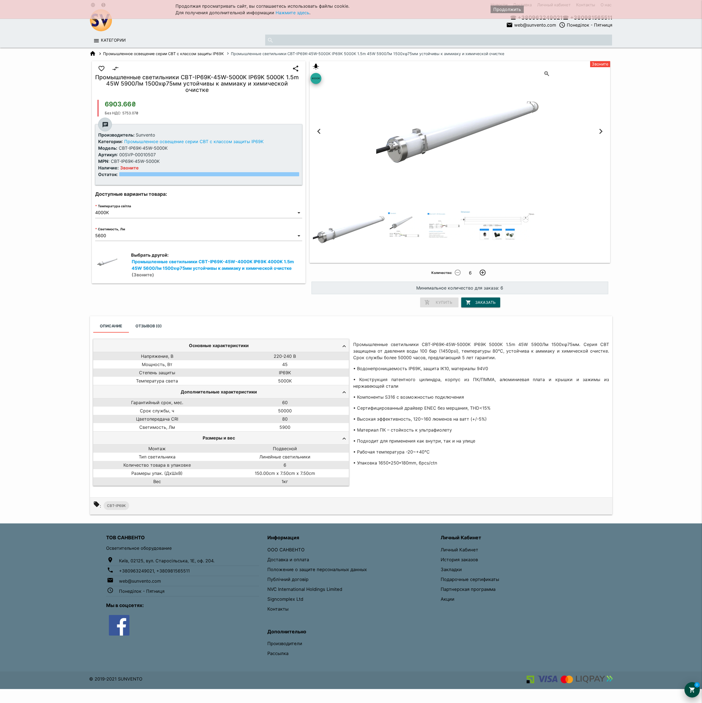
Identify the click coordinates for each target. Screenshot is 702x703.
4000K (316, 78)
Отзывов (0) (148, 326)
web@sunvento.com (531, 25)
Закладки (451, 569)
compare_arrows (115, 68)
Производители (284, 643)
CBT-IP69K (116, 505)
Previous (319, 131)
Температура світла (114, 206)
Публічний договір (287, 579)
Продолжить (507, 9)
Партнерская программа (468, 589)
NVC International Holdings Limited (304, 589)
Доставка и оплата (288, 559)
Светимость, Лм (111, 229)
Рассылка (277, 653)
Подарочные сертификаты (470, 579)
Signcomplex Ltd (285, 599)
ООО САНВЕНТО (286, 549)
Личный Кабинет (459, 549)
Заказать (481, 302)
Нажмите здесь (292, 12)
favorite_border (101, 68)
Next (601, 131)
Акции (447, 599)
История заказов (459, 559)
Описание (111, 326)
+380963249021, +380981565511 (154, 571)
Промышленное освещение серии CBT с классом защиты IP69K (163, 53)
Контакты (277, 609)
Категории (113, 40)
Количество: (441, 273)
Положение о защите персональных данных (317, 569)
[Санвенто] (119, 625)
